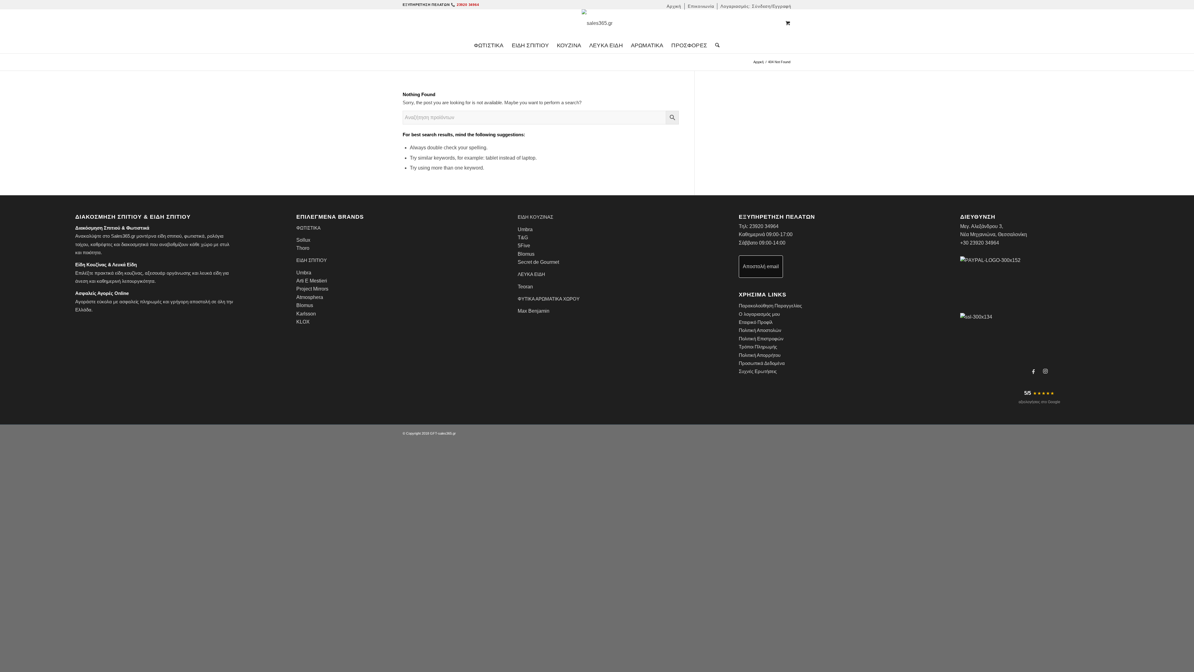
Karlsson (306, 313)
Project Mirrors (312, 289)
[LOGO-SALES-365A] (597, 23)
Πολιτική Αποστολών (760, 330)
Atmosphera (309, 297)
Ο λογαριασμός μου (759, 314)
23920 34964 (764, 226)
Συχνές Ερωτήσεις (758, 371)
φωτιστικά (194, 236)
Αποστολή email (761, 266)
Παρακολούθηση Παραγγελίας (770, 305)
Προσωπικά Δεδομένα (762, 363)
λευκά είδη (210, 273)
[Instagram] (1045, 371)
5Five (524, 245)
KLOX (303, 321)
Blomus (304, 305)
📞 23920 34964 (465, 5)
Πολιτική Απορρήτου (759, 355)
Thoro (302, 248)
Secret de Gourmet (538, 262)
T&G (523, 237)
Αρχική (758, 62)
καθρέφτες (101, 244)
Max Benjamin (533, 311)
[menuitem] (674, 6)
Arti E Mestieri (311, 280)
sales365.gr (447, 433)
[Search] (715, 45)
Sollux (303, 240)
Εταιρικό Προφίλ (756, 322)
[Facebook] (1033, 371)
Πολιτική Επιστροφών (761, 338)
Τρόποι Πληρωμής (758, 346)
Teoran (525, 286)
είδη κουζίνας (128, 273)
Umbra (303, 272)
